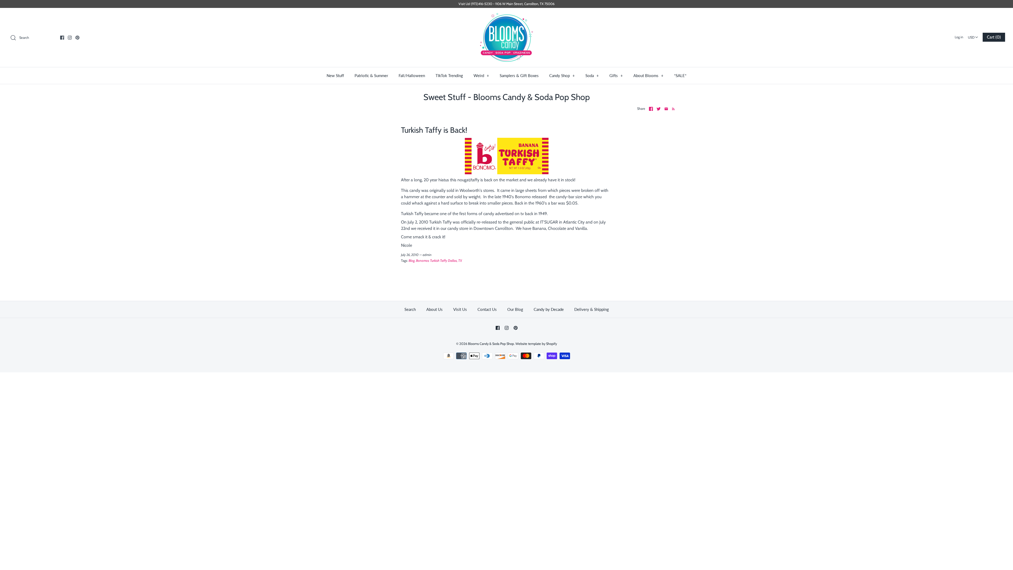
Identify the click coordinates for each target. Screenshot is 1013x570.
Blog (412, 261)
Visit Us (460, 309)
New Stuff (335, 75)
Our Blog (515, 309)
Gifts (616, 75)
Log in (959, 37)
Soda (592, 75)
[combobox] (973, 35)
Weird (481, 75)
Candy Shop (562, 75)
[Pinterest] (77, 38)
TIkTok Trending (449, 75)
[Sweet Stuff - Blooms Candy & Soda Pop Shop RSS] (672, 108)
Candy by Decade (549, 309)
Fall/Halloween (412, 75)
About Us (434, 309)
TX (460, 261)
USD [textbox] (973, 36)
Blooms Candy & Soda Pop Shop (491, 344)
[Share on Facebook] (651, 109)
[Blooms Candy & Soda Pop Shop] (506, 37)
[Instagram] (70, 38)
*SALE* (680, 75)
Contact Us (487, 309)
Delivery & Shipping (591, 309)
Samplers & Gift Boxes (519, 75)
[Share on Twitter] (659, 109)
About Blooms (648, 75)
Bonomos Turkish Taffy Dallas (436, 261)
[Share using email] (666, 109)
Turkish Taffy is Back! (434, 130)
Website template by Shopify (536, 344)
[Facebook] (62, 38)
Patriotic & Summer (371, 75)
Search (410, 309)
